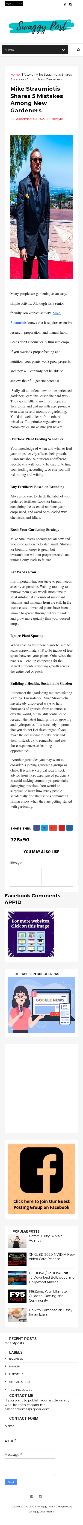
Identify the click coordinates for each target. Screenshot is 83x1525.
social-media (19, 1382)
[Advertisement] (41, 1089)
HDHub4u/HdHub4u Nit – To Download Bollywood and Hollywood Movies (51, 1277)
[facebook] (64, 4)
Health (14, 1366)
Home (15, 74)
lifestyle (27, 74)
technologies (20, 1389)
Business (16, 1358)
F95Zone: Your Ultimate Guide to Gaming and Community (48, 1296)
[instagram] (70, 4)
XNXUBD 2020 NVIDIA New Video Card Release (52, 1257)
